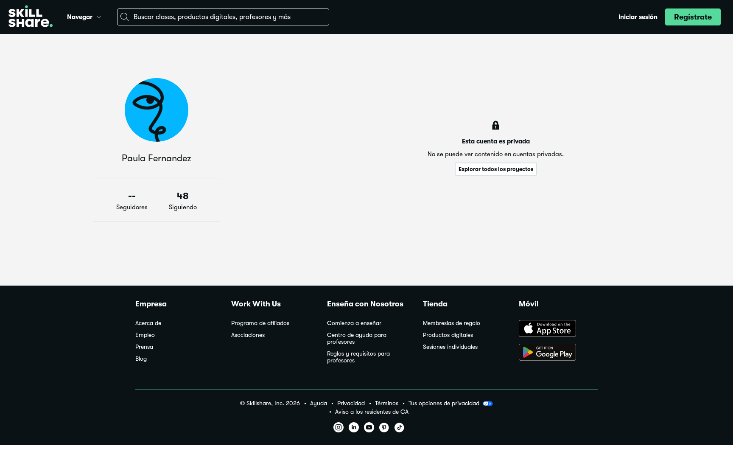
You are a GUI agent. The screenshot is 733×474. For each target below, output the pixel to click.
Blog (141, 359)
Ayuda (318, 403)
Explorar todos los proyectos (496, 169)
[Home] (30, 17)
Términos (386, 403)
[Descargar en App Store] (558, 329)
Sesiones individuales (450, 347)
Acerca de (148, 323)
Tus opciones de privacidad (443, 403)
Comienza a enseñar (354, 323)
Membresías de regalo (451, 323)
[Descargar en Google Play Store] (558, 353)
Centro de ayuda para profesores (356, 338)
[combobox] (223, 16)
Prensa (144, 347)
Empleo (145, 335)
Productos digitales (448, 335)
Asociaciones (248, 335)
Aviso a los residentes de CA (371, 412)
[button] (99, 15)
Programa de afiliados (260, 323)
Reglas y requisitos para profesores (358, 357)
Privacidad (351, 403)
